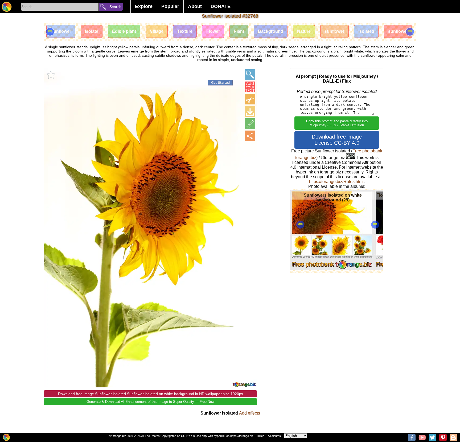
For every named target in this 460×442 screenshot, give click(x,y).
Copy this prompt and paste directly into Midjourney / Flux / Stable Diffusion (337, 123)
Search (115, 7)
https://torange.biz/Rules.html (336, 181)
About (195, 6)
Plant (239, 31)
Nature (304, 31)
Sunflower (61, 31)
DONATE (221, 6)
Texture (184, 31)
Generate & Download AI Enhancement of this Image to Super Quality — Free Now (150, 402)
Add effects (249, 413)
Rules (260, 435)
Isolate (91, 31)
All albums (274, 435)
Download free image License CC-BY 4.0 (337, 140)
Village (156, 31)
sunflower (334, 31)
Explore (144, 6)
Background (270, 31)
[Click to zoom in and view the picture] (250, 74)
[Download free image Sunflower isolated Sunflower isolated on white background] (250, 111)
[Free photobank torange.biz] (6, 6)
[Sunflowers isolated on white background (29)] (332, 268)
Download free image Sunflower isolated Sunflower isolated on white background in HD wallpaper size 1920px (150, 394)
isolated (366, 31)
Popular (170, 6)
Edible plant (124, 31)
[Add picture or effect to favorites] (51, 74)
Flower (213, 31)
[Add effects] (250, 123)
